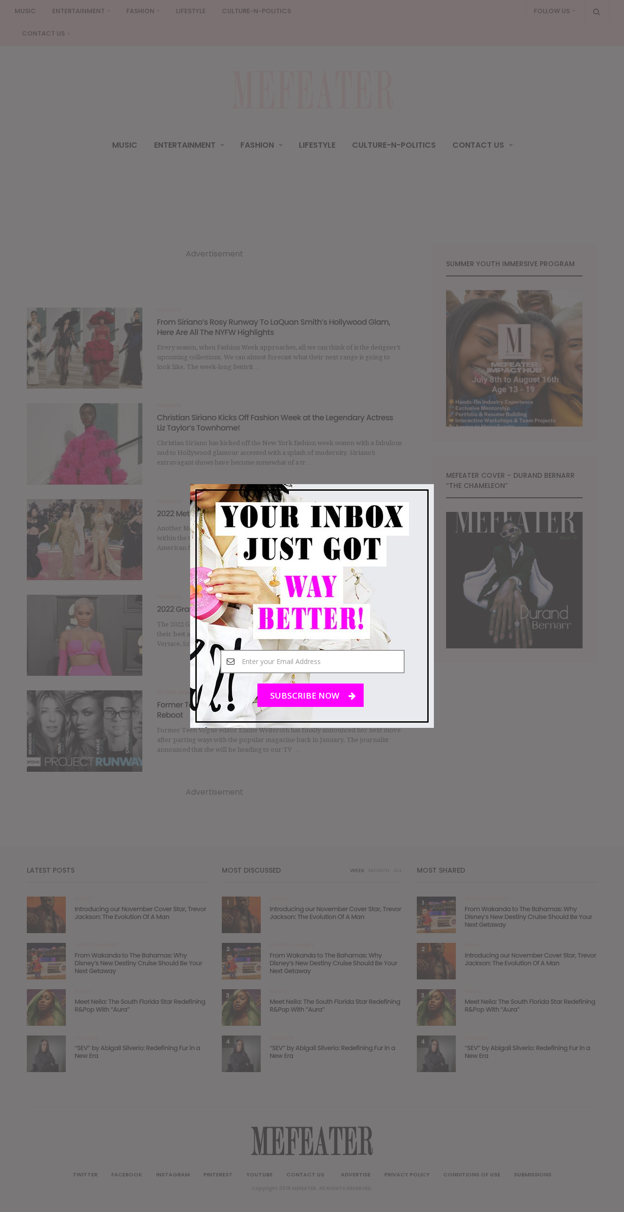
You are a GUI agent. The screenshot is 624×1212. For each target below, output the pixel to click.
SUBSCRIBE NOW (305, 695)
